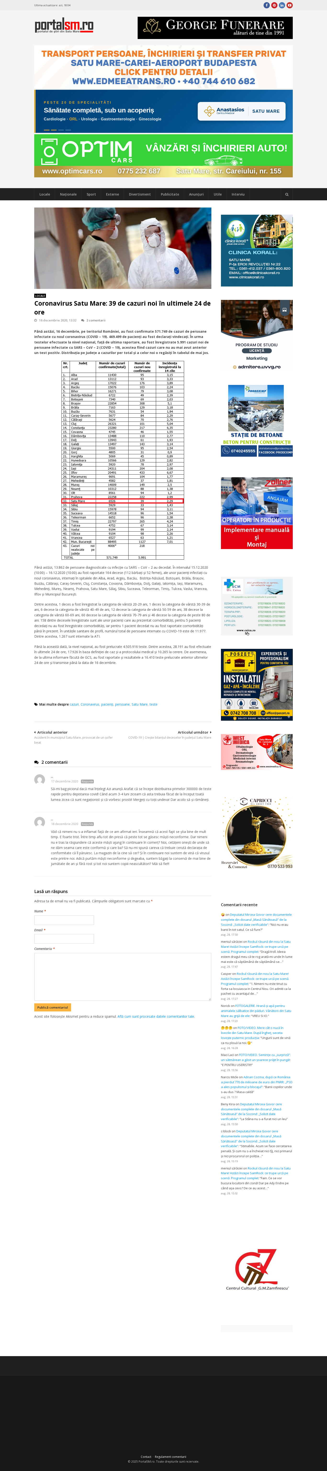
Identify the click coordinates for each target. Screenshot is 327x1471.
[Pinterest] (274, 5)
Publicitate (170, 194)
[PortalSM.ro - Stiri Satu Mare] (64, 31)
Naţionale (68, 194)
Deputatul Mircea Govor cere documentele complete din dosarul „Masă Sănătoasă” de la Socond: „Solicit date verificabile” (256, 919)
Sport (91, 194)
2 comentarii (96, 320)
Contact (146, 1457)
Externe (112, 194)
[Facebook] (267, 5)
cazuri (74, 704)
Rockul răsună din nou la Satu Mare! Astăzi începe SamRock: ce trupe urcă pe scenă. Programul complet (256, 946)
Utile (218, 194)
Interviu (238, 194)
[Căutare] (287, 194)
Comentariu (44, 948)
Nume (40, 911)
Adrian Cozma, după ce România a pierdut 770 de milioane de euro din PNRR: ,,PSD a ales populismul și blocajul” (257, 1082)
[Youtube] (290, 5)
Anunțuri (196, 194)
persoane (122, 704)
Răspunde (87, 781)
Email (39, 930)
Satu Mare (140, 704)
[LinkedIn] (282, 5)
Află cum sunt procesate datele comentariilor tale (156, 1016)
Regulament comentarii (170, 1457)
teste (154, 704)
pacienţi (107, 704)
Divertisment (140, 194)
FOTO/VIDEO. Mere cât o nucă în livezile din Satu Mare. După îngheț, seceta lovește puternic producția (252, 1033)
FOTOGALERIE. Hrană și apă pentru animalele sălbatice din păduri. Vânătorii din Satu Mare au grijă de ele (256, 1011)
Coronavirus (90, 704)
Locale (44, 194)
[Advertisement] (123, 1044)
